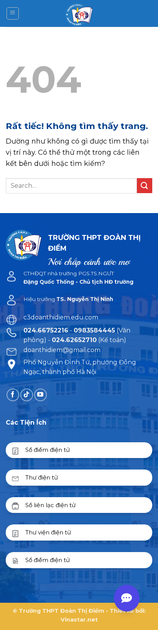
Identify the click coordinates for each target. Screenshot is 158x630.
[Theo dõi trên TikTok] (26, 395)
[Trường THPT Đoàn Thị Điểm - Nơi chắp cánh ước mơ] (79, 13)
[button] (13, 13)
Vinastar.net (79, 619)
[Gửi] (144, 185)
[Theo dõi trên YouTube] (40, 395)
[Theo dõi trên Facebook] (13, 395)
